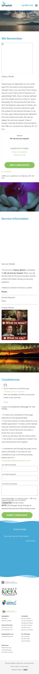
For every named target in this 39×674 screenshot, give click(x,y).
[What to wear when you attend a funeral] (19, 317)
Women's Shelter (6, 620)
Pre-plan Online (25, 638)
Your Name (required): (9, 465)
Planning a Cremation (27, 630)
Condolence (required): (9, 484)
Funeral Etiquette (7, 650)
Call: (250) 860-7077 (7, 629)
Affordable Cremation (27, 623)
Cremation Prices (26, 627)
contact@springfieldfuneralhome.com (16, 461)
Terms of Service (15, 666)
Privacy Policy (24, 666)
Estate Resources (6, 647)
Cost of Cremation (26, 618)
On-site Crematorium (27, 620)
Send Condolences (19, 165)
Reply (6, 402)
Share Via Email (19, 155)
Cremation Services (26, 625)
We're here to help (7, 627)
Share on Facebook (19, 152)
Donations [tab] (8, 172)
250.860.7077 (27, 5)
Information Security (7, 652)
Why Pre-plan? (25, 636)
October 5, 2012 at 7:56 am (14, 392)
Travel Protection (25, 641)
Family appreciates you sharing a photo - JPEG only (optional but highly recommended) (19, 499)
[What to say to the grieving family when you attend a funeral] (19, 332)
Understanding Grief (7, 636)
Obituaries (4, 618)
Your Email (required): (9, 474)
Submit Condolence (17, 515)
